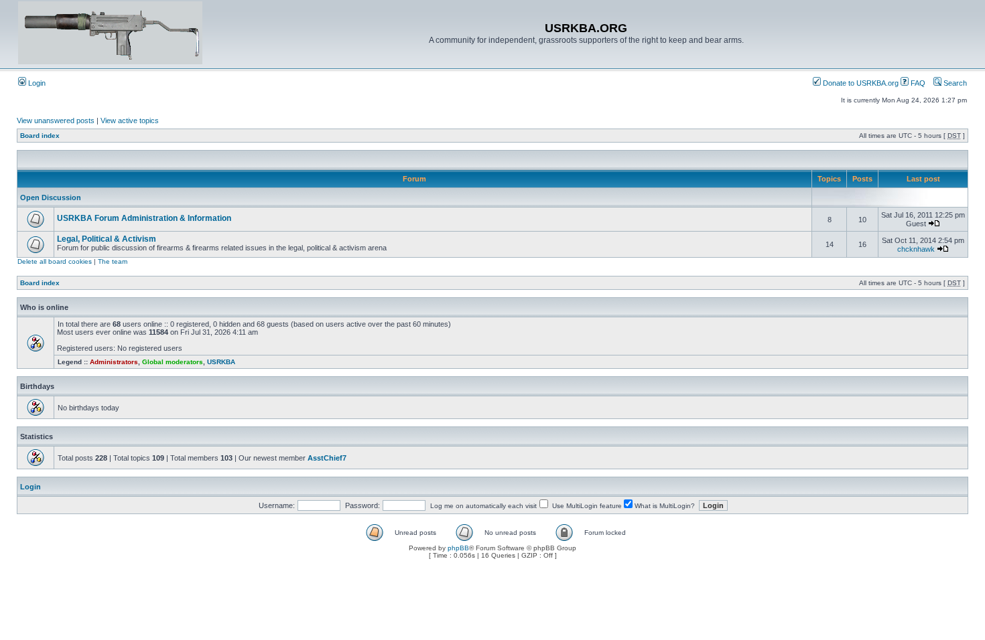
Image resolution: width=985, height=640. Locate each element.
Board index (40, 135)
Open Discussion (50, 197)
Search (954, 83)
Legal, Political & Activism (106, 239)
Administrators (114, 362)
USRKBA (221, 362)
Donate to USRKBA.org (860, 83)
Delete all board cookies (54, 261)
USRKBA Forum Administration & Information (144, 218)
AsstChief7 (327, 458)
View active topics (130, 120)
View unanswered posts (55, 120)
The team (112, 261)
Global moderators (172, 362)
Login (36, 83)
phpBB (458, 548)
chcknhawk (916, 249)
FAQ (917, 83)
